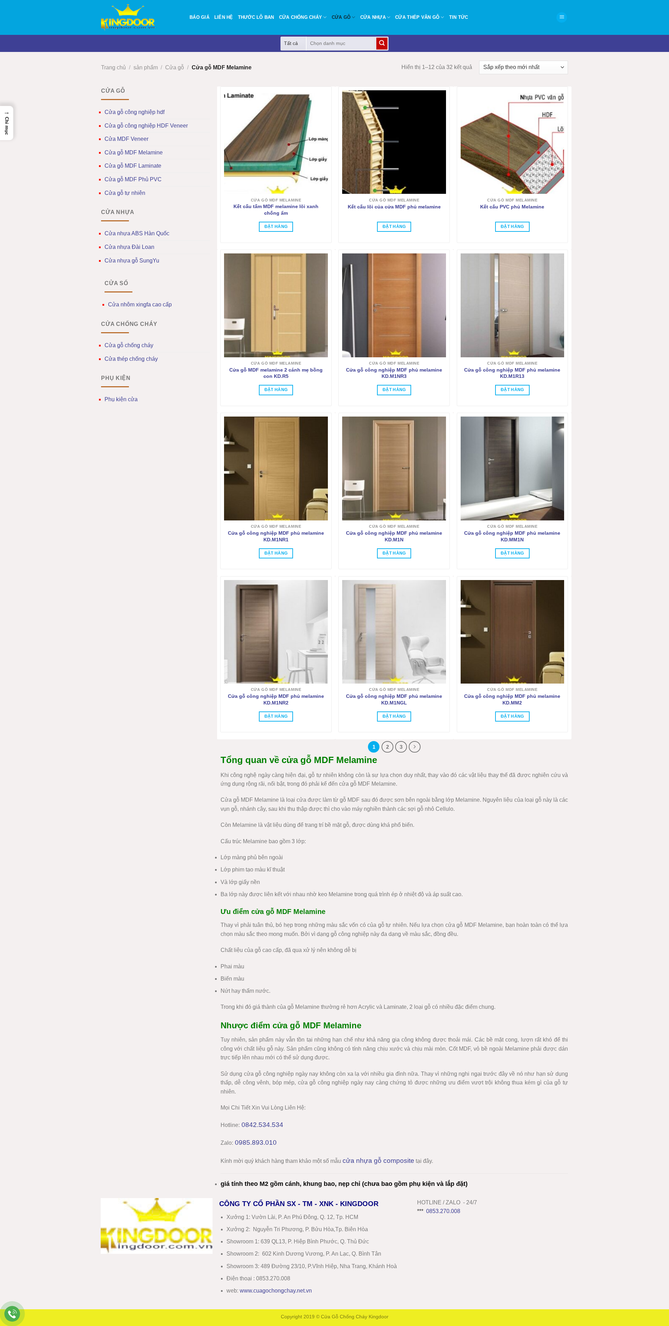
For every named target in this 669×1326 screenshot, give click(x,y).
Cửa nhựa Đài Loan (129, 247)
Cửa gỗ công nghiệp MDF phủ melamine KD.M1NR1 (276, 536)
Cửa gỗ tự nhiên (125, 193)
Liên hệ (223, 17)
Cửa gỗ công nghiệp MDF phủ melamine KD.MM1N (512, 536)
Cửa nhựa (373, 17)
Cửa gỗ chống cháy (129, 345)
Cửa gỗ (341, 17)
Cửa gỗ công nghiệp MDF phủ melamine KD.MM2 (512, 699)
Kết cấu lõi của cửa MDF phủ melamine (394, 206)
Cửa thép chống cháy (131, 359)
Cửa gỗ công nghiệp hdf (134, 112)
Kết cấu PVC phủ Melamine (512, 206)
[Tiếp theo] (415, 747)
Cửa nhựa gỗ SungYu (132, 261)
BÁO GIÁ (199, 17)
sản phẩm (145, 67)
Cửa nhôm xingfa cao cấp (140, 304)
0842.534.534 (262, 1124)
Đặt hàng (276, 226)
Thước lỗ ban (256, 17)
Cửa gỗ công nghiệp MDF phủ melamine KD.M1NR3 (394, 373)
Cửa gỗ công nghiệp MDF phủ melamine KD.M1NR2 (276, 699)
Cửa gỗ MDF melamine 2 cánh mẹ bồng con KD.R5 (276, 373)
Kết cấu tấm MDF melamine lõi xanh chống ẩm (275, 210)
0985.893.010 (256, 1142)
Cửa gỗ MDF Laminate (133, 166)
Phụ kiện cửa (121, 399)
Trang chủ (113, 67)
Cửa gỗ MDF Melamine (134, 152)
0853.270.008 (443, 1211)
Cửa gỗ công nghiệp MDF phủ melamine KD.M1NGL (394, 699)
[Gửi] (382, 44)
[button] (561, 17)
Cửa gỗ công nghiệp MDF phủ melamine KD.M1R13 (512, 373)
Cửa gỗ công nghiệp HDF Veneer (146, 126)
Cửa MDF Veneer (126, 139)
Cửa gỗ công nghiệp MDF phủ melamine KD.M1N (394, 536)
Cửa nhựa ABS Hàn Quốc (137, 233)
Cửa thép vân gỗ (417, 17)
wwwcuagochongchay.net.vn (276, 1291)
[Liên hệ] (12, 1314)
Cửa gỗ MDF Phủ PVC (133, 179)
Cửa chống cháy (300, 17)
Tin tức (458, 17)
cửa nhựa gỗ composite (378, 1160)
